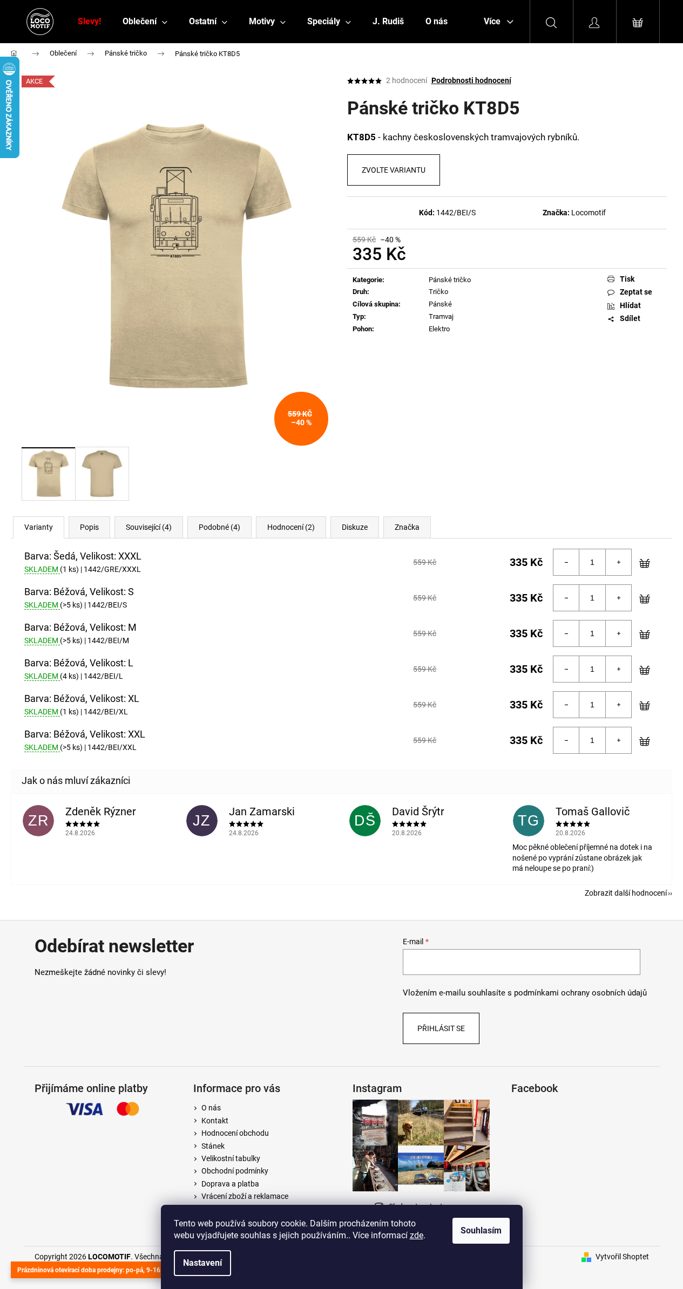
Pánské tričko (450, 280)
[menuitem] (89, 21)
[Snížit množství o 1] (566, 562)
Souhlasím (481, 1230)
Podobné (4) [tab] (219, 527)
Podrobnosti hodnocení (471, 80)
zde (416, 1235)
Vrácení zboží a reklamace (244, 1196)
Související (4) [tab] (149, 527)
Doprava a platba (230, 1183)
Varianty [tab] (38, 527)
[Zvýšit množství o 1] (618, 562)
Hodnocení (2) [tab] (291, 527)
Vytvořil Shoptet (622, 1256)
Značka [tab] (407, 527)
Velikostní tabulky (230, 1158)
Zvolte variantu (393, 170)
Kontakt (214, 1120)
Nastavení (202, 1263)
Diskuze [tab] (355, 527)
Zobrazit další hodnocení (626, 893)
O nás (211, 1107)
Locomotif (588, 212)
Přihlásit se (441, 1028)
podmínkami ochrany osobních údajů (580, 993)
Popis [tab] (89, 527)
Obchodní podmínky (234, 1171)
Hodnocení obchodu (235, 1133)
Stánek (213, 1146)
